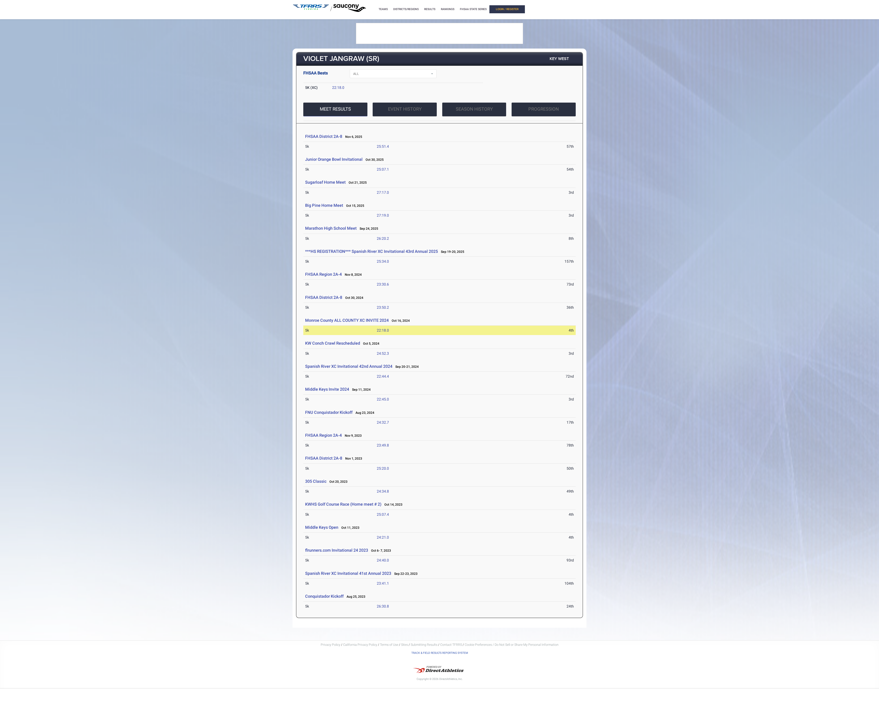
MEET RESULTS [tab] (335, 109)
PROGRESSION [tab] (543, 109)
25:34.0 (383, 261)
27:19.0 (383, 215)
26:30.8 (383, 606)
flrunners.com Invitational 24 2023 (336, 550)
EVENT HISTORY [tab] (405, 109)
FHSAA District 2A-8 (323, 136)
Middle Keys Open (322, 527)
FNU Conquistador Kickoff (329, 412)
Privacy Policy (330, 644)
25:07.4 (383, 514)
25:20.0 (383, 468)
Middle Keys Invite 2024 (327, 389)
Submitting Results (424, 644)
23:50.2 (383, 307)
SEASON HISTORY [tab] (474, 109)
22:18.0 (338, 87)
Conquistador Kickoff (325, 596)
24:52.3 (383, 353)
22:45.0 (383, 399)
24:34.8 (383, 491)
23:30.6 (383, 284)
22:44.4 (383, 376)
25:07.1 (383, 169)
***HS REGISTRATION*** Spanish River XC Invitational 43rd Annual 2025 (371, 251)
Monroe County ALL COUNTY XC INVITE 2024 (347, 320)
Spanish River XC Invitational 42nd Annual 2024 (348, 366)
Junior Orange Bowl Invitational (334, 159)
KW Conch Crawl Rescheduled (332, 343)
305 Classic (315, 481)
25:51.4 (383, 146)
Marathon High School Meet (331, 228)
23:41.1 (383, 583)
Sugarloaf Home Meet (325, 182)
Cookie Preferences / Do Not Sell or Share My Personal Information (512, 644)
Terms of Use (389, 644)
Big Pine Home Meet (324, 205)
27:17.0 (383, 192)
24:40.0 (383, 560)
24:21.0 (383, 537)
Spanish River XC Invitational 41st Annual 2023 (348, 573)
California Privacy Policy (360, 644)
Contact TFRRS (451, 644)
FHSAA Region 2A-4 (323, 274)
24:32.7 (383, 422)
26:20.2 (383, 238)
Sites (404, 644)
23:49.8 (383, 445)
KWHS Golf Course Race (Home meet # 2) (343, 504)
